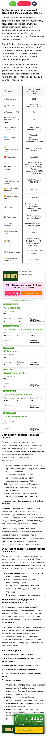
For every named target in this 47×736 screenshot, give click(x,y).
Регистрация (24, 4)
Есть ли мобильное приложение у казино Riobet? (21, 675)
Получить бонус (32, 293)
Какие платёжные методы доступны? (21, 665)
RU (34, 4)
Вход (13, 4)
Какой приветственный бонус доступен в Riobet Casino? (21, 659)
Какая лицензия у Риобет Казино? (19, 654)
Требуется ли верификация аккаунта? (21, 669)
